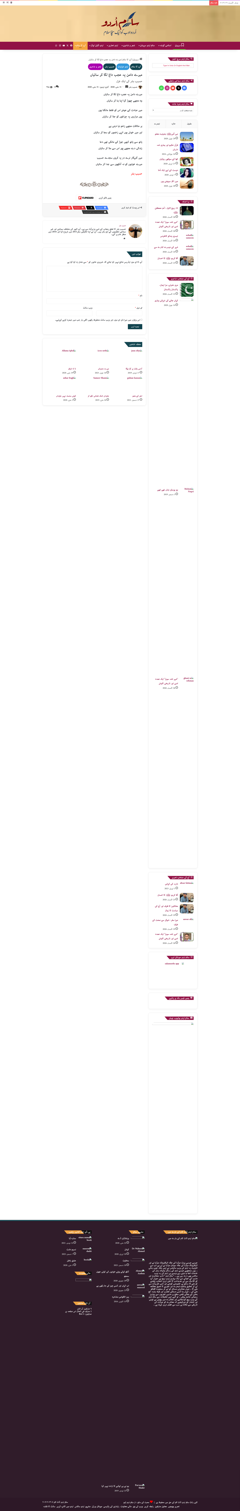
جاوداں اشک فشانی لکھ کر (98, 396)
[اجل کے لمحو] (127, 385)
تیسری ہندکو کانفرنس (169, 236)
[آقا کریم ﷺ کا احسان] (187, 261)
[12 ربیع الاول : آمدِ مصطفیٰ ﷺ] (187, 210)
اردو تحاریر (113, 45)
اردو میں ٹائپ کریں (64, 1506)
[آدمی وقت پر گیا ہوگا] (127, 357)
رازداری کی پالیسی (111, 1506)
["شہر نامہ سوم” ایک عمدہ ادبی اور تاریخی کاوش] (187, 224)
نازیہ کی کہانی (171, 884)
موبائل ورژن (97, 1506)
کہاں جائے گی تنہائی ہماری (166, 300)
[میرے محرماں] (94, 357)
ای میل (138, 308)
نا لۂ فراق (72, 368)
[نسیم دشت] (85, 1252)
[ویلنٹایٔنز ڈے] (138, 1241)
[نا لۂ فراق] (61, 357)
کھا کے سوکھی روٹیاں (169, 159)
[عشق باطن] (85, 1263)
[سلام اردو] (120, 23)
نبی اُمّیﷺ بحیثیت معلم (166, 134)
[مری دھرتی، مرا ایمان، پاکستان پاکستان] (187, 290)
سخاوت (126, 1260)
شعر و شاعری (129, 45)
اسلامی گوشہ (165, 45)
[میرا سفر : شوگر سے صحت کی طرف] (187, 922)
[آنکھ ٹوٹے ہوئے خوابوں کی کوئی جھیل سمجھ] (138, 1274)
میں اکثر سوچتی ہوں (169, 181)
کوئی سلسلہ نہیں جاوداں (66, 396)
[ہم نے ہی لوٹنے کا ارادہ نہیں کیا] (138, 1488)
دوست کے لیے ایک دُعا (168, 170)
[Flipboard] (86, 198)
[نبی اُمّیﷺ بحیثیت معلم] (187, 136)
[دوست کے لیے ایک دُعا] (187, 172)
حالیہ (173, 123)
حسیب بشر (109, 66)
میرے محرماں (103, 368)
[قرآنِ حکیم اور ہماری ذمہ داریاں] (187, 147)
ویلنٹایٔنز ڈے (123, 1238)
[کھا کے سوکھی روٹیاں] (187, 161)
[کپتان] (138, 1252)
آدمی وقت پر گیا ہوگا (134, 368)
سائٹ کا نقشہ (49, 1506)
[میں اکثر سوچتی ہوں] (187, 184)
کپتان (126, 1249)
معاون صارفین (161, 1506)
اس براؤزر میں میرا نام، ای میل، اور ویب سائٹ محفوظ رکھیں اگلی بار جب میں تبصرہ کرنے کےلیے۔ (97, 320)
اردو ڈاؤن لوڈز (97, 45)
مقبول (189, 123)
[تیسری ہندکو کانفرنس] (187, 238)
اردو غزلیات (123, 66)
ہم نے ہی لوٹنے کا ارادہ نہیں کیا (115, 1486)
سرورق (178, 45)
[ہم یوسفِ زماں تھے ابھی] (187, 581)
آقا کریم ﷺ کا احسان (168, 258)
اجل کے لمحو (137, 396)
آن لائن (84, 1309)
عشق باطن (71, 1260)
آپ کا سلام (81, 45)
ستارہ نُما (72, 1238)
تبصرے (157, 123)
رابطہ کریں (149, 1506)
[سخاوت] (138, 1263)
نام (140, 295)
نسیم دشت (71, 1249)
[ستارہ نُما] (85, 1241)
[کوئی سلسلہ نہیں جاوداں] (61, 385)
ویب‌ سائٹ (87, 308)
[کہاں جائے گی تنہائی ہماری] (187, 392)
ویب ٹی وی (138, 1506)
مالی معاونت (126, 1506)
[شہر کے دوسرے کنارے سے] (187, 249)
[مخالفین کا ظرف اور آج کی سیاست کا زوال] (187, 908)
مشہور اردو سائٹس (82, 1506)
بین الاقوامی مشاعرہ (120, 1297)
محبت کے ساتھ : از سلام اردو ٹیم (136, 1502)
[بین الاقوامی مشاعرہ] (138, 1388)
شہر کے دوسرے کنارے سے (166, 247)
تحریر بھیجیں (174, 1506)
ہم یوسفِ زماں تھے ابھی (167, 490)
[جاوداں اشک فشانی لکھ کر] (94, 385)
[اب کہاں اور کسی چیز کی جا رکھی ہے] (138, 1288)
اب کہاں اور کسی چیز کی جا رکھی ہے (112, 1286)
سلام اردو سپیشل (147, 45)
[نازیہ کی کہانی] (187, 886)
